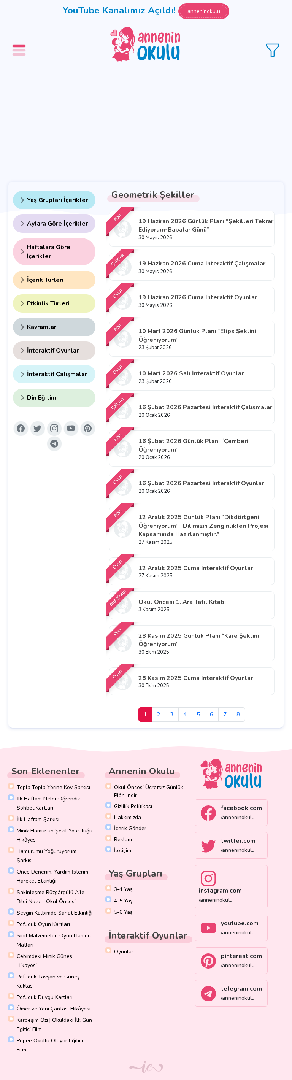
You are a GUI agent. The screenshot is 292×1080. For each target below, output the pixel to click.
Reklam (123, 839)
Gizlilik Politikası (133, 806)
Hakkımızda (127, 817)
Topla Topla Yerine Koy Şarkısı (53, 787)
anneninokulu (203, 11)
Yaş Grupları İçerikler (57, 200)
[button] (20, 44)
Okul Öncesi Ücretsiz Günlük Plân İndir (148, 791)
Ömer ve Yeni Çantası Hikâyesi (53, 1008)
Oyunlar (123, 951)
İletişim (122, 850)
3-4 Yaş (123, 889)
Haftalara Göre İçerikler (48, 251)
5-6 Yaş (123, 912)
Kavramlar (41, 327)
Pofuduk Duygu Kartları (45, 997)
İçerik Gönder (130, 828)
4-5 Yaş (123, 900)
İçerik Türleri (45, 280)
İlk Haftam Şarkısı (38, 819)
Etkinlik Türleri (48, 303)
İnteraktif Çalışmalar (57, 374)
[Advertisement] (146, 121)
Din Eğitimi (42, 398)
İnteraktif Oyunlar (53, 350)
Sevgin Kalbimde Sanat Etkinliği (55, 912)
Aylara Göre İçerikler (57, 223)
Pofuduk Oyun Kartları (43, 924)
